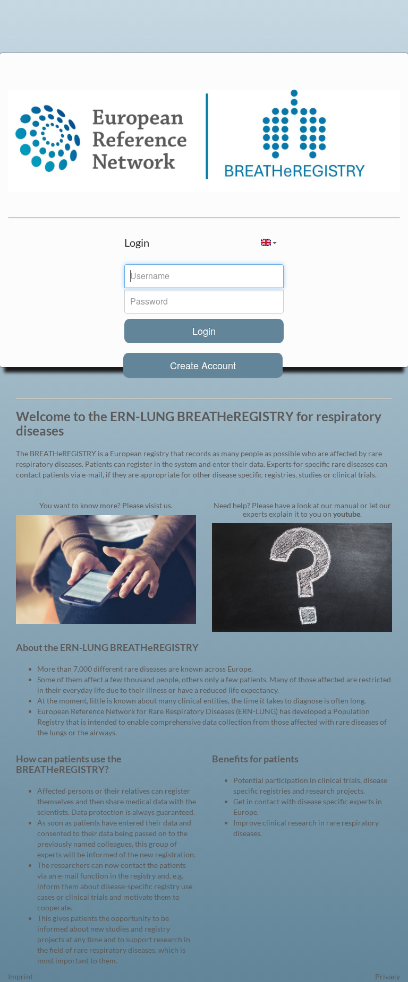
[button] (269, 242)
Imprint (20, 976)
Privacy (387, 976)
